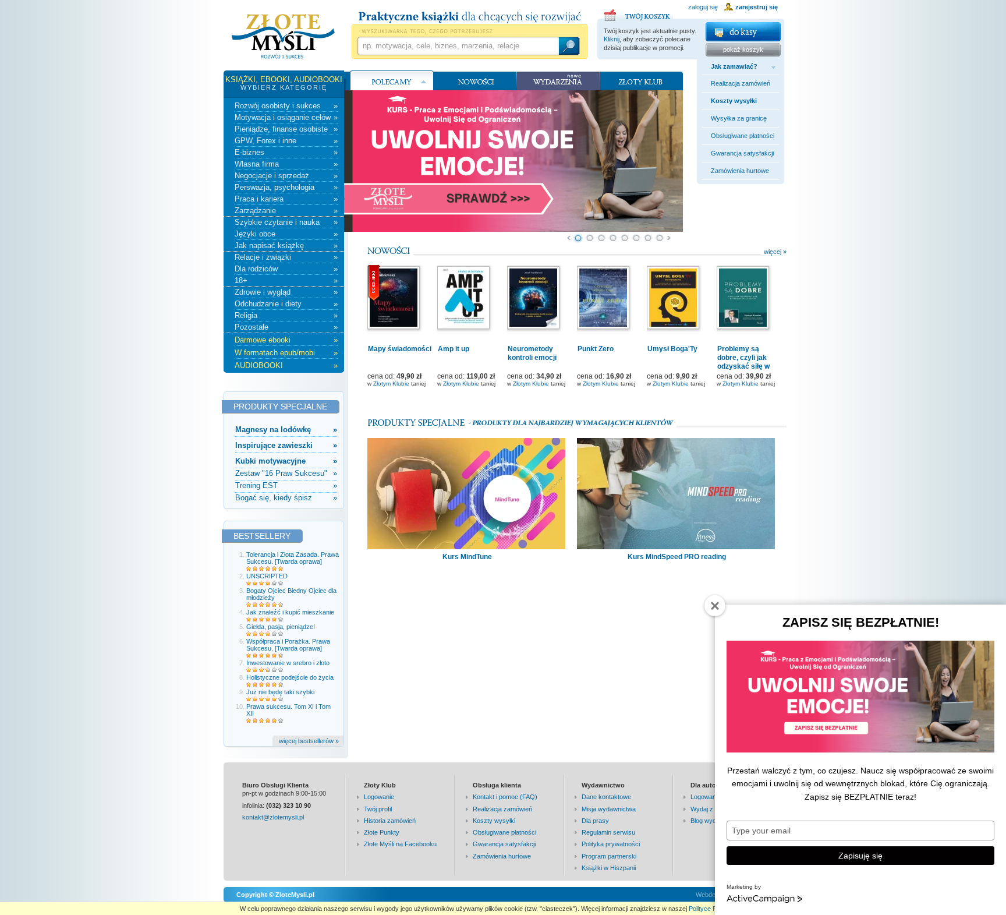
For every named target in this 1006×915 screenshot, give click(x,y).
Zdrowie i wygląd (286, 292)
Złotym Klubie (391, 383)
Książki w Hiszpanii (609, 867)
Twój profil (378, 809)
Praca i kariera (286, 199)
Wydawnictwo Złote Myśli (283, 36)
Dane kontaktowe (606, 796)
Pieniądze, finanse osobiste (286, 129)
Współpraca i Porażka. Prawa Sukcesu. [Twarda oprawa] (288, 645)
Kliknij (611, 39)
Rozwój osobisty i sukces (286, 105)
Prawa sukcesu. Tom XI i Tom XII (288, 710)
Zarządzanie (286, 210)
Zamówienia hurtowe (740, 170)
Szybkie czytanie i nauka (286, 222)
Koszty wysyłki (734, 100)
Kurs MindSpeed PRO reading (677, 557)
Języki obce (286, 233)
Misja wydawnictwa (609, 809)
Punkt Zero (596, 349)
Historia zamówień (390, 820)
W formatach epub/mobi (286, 352)
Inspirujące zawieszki (286, 445)
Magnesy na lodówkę (286, 429)
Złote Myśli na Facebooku (400, 843)
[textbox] (457, 46)
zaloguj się (703, 6)
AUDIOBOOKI (286, 365)
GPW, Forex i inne (286, 140)
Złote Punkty (381, 832)
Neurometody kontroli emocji (532, 353)
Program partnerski (609, 856)
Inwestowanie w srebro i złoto (288, 662)
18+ (286, 280)
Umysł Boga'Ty (672, 349)
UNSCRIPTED (267, 576)
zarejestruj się (756, 6)
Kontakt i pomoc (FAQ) (505, 796)
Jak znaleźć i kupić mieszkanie (290, 612)
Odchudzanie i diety (286, 303)
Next (669, 238)
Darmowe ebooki (286, 339)
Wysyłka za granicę (739, 118)
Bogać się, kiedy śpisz (286, 497)
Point (578, 238)
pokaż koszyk (743, 49)
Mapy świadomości (399, 349)
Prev (568, 238)
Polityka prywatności (611, 843)
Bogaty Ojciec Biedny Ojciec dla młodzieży (291, 594)
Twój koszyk (638, 13)
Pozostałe (286, 327)
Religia (286, 315)
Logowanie (379, 796)
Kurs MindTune (467, 557)
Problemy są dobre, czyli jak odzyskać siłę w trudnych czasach (747, 362)
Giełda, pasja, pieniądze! (280, 626)
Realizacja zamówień (740, 83)
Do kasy (743, 31)
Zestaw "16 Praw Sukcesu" (286, 473)
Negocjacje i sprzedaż (286, 175)
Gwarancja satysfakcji (742, 153)
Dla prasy (595, 820)
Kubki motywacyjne (286, 461)
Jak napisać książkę (286, 245)
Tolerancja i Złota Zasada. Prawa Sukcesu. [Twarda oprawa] (292, 558)
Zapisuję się (860, 855)
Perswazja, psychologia (286, 187)
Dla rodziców (286, 268)
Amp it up (453, 349)
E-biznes (286, 152)
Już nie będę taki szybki (280, 691)
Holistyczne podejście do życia (290, 677)
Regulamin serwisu (608, 832)
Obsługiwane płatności (742, 135)
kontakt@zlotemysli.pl (273, 817)
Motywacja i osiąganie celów (286, 117)
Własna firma (286, 164)
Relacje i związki (286, 257)
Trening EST (286, 485)
